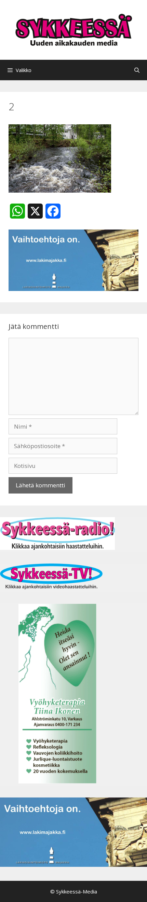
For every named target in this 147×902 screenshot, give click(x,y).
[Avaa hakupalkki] (137, 70)
